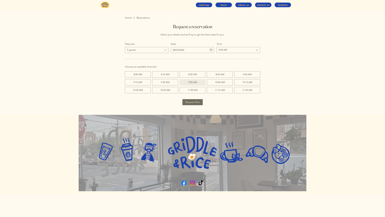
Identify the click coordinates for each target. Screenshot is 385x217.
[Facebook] (183, 183)
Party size (130, 43)
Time (219, 43)
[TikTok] (200, 183)
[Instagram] (192, 183)
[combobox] (146, 50)
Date (173, 43)
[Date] (211, 50)
